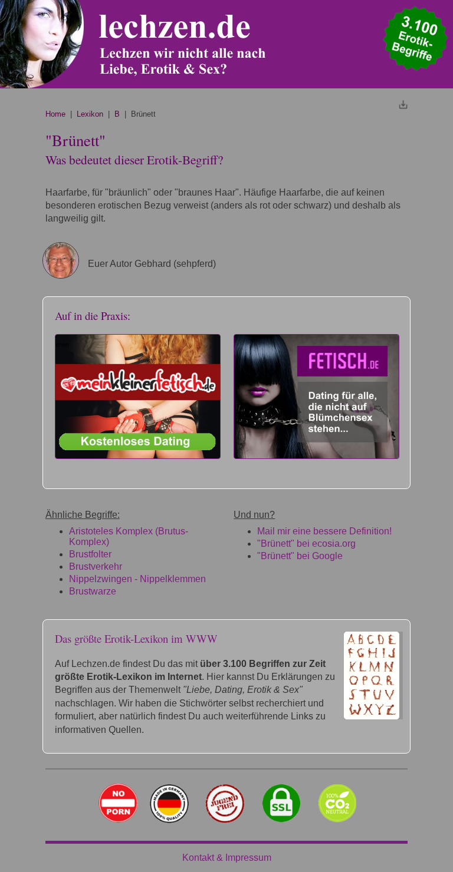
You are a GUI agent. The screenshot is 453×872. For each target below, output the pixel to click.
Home (55, 114)
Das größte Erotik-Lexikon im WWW (136, 638)
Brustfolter (90, 554)
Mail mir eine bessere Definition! (324, 531)
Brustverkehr (95, 566)
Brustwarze (92, 591)
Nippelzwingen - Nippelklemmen (137, 579)
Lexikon (90, 114)
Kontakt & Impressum (226, 858)
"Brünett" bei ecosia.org (306, 544)
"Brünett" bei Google (300, 556)
